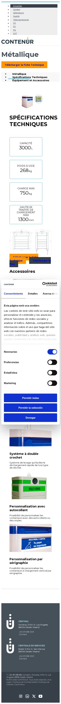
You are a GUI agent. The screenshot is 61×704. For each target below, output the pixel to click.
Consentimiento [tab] (13, 293)
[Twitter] (34, 697)
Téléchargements (21, 20)
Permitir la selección (30, 407)
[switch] (52, 362)
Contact (16, 9)
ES (14, 26)
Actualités (17, 6)
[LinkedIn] (27, 697)
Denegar (31, 417)
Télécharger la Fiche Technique (24, 64)
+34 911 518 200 (26, 631)
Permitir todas (30, 397)
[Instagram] (21, 697)
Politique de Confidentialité (25, 682)
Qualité (16, 16)
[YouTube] (40, 697)
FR (14, 23)
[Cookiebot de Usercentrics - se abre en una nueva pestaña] (43, 284)
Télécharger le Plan (30, 262)
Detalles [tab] (33, 293)
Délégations (18, 13)
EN (14, 30)
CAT (15, 33)
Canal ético (20, 684)
